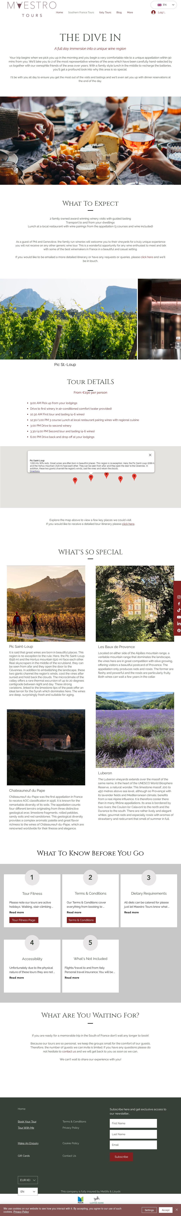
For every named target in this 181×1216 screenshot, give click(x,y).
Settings (149, 1210)
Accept (166, 1210)
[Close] (177, 1210)
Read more (16, 912)
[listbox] (28, 1180)
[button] (147, 257)
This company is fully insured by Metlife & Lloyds (90, 1191)
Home (21, 1108)
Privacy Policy (21, 1211)
